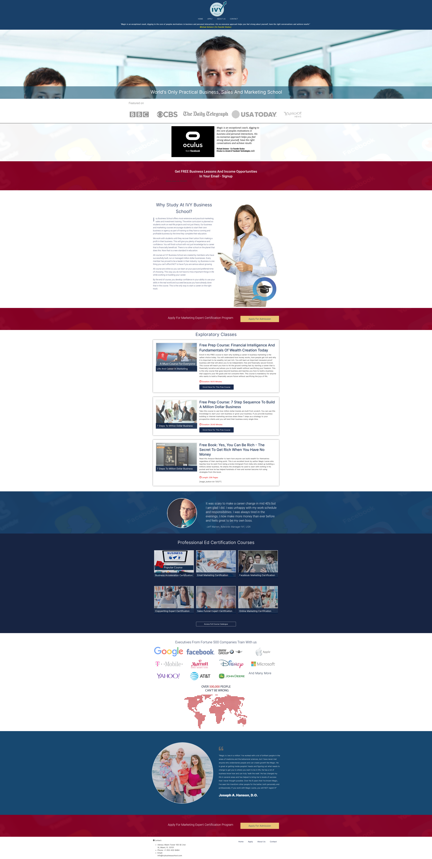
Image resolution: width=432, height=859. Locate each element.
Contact (234, 19)
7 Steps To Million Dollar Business (175, 425)
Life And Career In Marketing (172, 368)
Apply (210, 19)
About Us (221, 19)
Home (200, 19)
